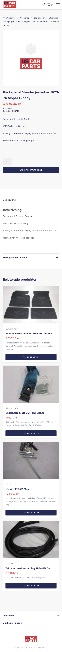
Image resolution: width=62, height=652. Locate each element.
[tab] (31, 224)
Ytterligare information (15, 257)
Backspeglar (39, 17)
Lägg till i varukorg (31, 170)
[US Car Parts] (10, 4)
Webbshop (24, 17)
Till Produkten (31, 357)
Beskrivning (9, 199)
